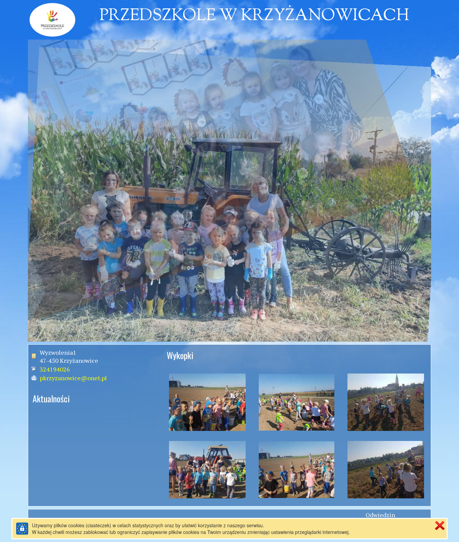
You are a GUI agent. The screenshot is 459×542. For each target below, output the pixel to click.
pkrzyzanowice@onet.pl (73, 378)
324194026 (55, 369)
